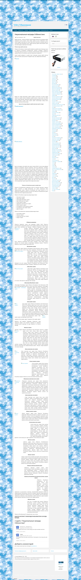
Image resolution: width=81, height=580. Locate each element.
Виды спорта (54, 82)
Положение (54, 141)
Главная (15, 30)
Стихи (53, 164)
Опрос (53, 132)
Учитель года (54, 176)
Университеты (20, 30)
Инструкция (54, 100)
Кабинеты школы (55, 103)
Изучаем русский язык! (56, 99)
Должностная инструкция (56, 87)
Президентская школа (55, 149)
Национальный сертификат (56, 123)
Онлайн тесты (31, 30)
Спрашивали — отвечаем (56, 161)
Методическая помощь (56, 119)
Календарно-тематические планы (57, 104)
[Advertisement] (40, 12)
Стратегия (53, 166)
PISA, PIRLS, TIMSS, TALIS (56, 74)
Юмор (53, 190)
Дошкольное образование (56, 88)
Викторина (54, 83)
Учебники (26, 30)
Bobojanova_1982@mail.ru (26, 526)
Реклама (53, 156)
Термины (53, 170)
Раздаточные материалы (56, 153)
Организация (54, 133)
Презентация (54, 148)
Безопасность (54, 79)
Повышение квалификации (56, 137)
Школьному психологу (56, 184)
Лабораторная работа (55, 115)
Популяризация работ (55, 144)
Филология (54, 178)
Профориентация (55, 152)
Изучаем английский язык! (56, 96)
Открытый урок (54, 135)
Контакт (51, 30)
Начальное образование (56, 124)
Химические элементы (56, 180)
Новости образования (55, 127)
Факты (53, 177)
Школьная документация (56, 182)
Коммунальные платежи (56, 108)
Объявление (54, 129)
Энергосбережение (55, 186)
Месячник (53, 116)
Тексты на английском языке (57, 169)
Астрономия (54, 75)
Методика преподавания (56, 117)
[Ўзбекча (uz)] (56, 36)
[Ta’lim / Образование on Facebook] (65, 24)
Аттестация (54, 76)
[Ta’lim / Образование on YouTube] (66, 24)
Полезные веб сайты (55, 140)
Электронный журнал (55, 185)
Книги (53, 107)
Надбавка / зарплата (55, 121)
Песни (53, 136)
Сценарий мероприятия (56, 168)
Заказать (58, 67)
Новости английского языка (56, 125)
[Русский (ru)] (53, 36)
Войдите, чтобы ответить (20, 531)
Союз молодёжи (55, 160)
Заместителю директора (56, 92)
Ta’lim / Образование (22, 25)
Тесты (53, 172)
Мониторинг (54, 120)
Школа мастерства (55, 181)
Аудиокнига (54, 78)
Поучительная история (56, 145)
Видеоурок (54, 80)
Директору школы (55, 86)
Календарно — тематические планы (42, 30)
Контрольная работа (55, 112)
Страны (53, 165)
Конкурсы (53, 111)
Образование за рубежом (56, 128)
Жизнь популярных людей (56, 91)
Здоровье (53, 95)
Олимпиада (54, 131)
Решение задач (54, 157)
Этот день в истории (55, 189)
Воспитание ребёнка (55, 84)
